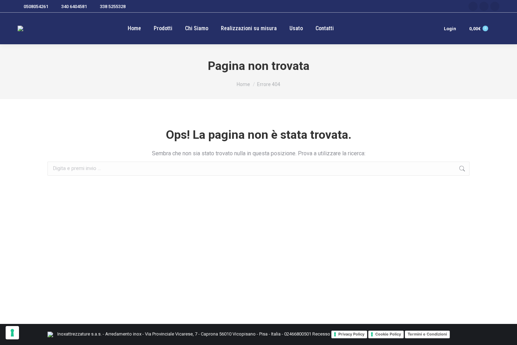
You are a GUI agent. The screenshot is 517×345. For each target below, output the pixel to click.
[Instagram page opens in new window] (484, 6)
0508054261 (36, 6)
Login (450, 28)
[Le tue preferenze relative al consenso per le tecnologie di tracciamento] (12, 332)
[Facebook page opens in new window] (473, 6)
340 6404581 (74, 6)
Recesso (321, 334)
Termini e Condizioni (427, 334)
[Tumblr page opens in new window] (494, 6)
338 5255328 (113, 6)
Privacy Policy (351, 334)
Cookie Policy (388, 334)
